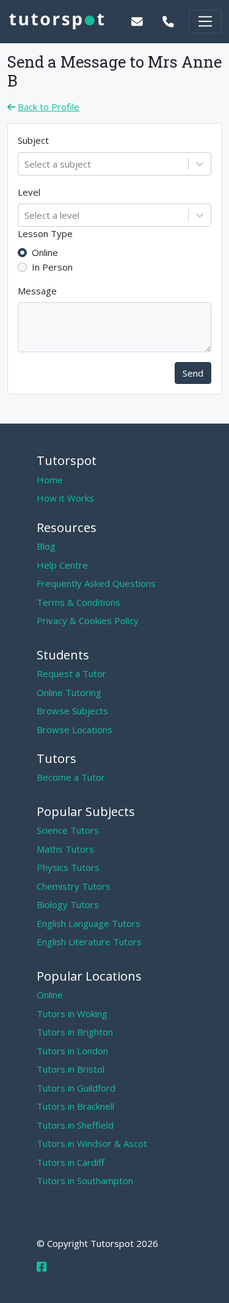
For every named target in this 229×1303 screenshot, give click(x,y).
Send (193, 373)
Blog (46, 546)
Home (50, 480)
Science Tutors (68, 830)
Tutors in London (72, 1051)
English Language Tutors (88, 923)
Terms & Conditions (78, 602)
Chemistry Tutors (74, 886)
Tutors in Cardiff (70, 1162)
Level (29, 192)
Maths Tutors (65, 849)
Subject (33, 140)
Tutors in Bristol (70, 1069)
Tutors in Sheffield (75, 1125)
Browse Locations (74, 729)
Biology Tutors (68, 904)
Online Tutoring (69, 692)
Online (45, 252)
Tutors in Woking (72, 1013)
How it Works (65, 498)
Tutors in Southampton (85, 1180)
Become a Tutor (71, 777)
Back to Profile (48, 107)
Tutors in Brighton (75, 1032)
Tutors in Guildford (76, 1088)
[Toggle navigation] (205, 22)
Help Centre (62, 565)
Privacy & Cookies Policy (88, 620)
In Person (52, 267)
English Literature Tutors (89, 942)
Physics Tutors (68, 867)
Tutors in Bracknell (75, 1106)
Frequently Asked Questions (96, 583)
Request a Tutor (71, 673)
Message (37, 291)
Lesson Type (45, 233)
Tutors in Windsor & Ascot (92, 1143)
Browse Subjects (72, 711)
